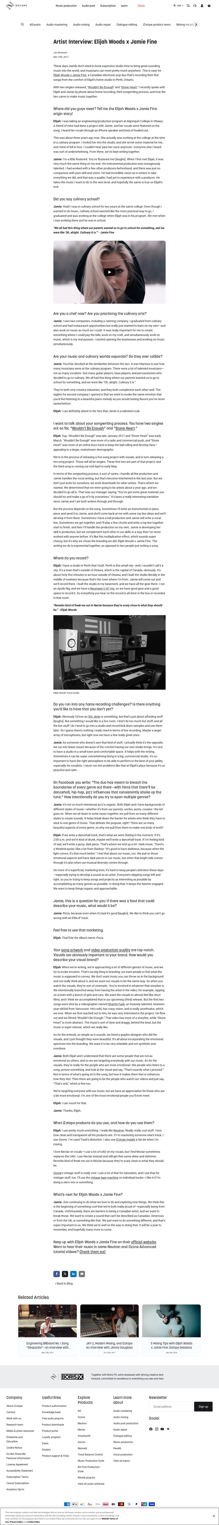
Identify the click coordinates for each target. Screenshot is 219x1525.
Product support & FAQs (55, 1455)
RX (79, 1410)
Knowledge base (51, 1412)
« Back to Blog (64, 1283)
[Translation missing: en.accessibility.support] (194, 5)
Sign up (203, 1406)
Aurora (81, 1442)
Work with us (13, 1418)
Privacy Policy (16, 1522)
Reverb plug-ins (86, 1477)
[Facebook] (151, 1429)
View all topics (121, 1460)
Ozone (81, 1417)
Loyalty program (51, 1437)
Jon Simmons (60, 52)
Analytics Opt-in (15, 1489)
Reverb (117, 1448)
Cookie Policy (33, 1522)
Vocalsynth (84, 1435)
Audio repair (103, 24)
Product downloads (53, 1424)
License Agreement (17, 1464)
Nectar (81, 1429)
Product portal (50, 1430)
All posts (35, 24)
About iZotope (14, 1405)
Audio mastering (56, 24)
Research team (14, 1424)
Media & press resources (20, 1430)
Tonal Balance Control (90, 1454)
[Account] (202, 5)
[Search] (188, 5)
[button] (22, 24)
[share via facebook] (56, 1274)
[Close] (213, 1516)
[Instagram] (157, 1429)
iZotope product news (157, 24)
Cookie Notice (14, 1447)
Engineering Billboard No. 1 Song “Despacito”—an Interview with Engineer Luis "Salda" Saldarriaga (47, 1347)
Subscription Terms (17, 1476)
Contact (10, 1412)
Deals (45, 1443)
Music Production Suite (91, 1460)
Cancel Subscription (17, 1483)
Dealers (46, 1449)
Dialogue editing (127, 24)
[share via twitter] (65, 1274)
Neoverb (82, 1448)
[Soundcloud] (168, 1429)
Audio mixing (81, 24)
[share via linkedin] (73, 1274)
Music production (123, 1442)
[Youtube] (162, 1429)
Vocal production (123, 1454)
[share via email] (82, 1274)
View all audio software (91, 1483)
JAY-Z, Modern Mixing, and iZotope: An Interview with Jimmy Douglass (109, 1345)
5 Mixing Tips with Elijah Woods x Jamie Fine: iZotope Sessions (171, 1345)
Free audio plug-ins (52, 1418)
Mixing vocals (185, 24)
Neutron (82, 1423)
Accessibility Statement (19, 1470)
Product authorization (54, 1405)
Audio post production (125, 1423)
